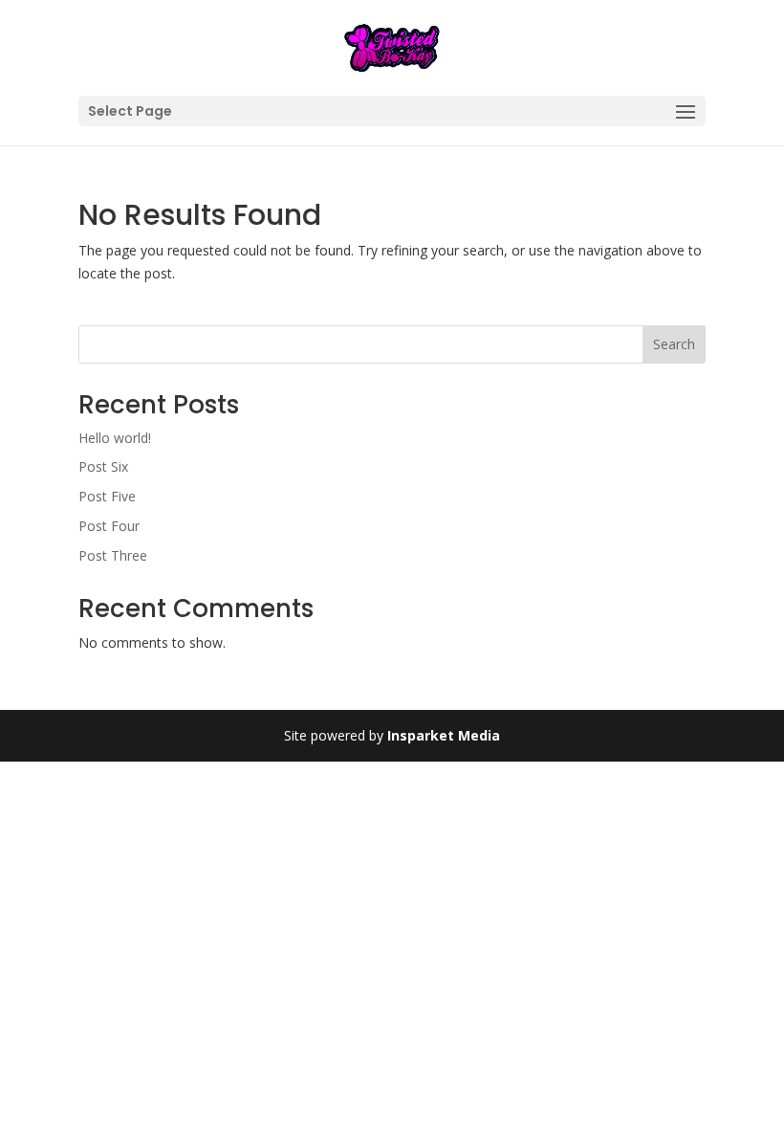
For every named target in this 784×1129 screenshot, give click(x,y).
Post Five (107, 496)
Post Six (103, 466)
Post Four (109, 526)
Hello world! (114, 438)
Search (674, 344)
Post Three (112, 555)
